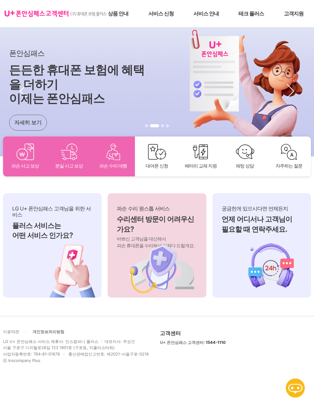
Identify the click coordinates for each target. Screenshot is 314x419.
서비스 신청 (161, 13)
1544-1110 (216, 342)
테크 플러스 (251, 13)
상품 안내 (118, 13)
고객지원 (294, 13)
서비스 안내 (206, 13)
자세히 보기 (28, 122)
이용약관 (11, 331)
